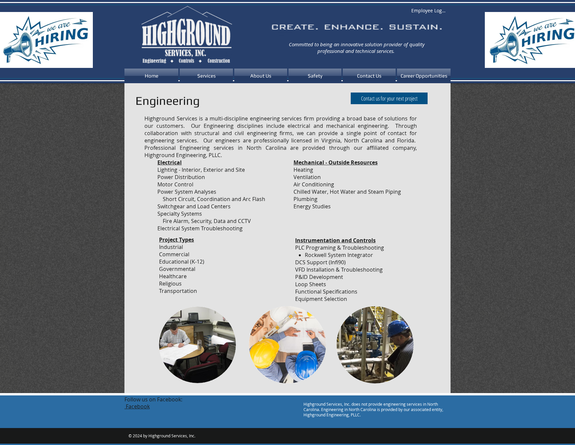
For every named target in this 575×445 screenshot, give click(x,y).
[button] (206, 76)
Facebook (137, 406)
